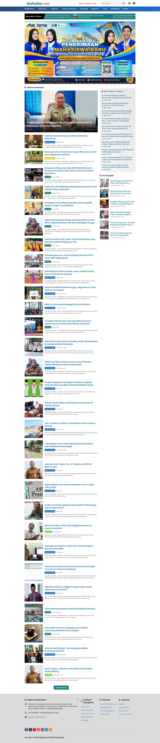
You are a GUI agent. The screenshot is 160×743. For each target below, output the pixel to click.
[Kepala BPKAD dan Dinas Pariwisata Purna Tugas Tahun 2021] (34, 490)
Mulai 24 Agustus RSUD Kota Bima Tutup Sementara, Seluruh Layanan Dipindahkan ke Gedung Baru (122, 182)
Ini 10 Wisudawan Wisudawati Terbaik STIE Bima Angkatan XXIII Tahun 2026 (99, 16)
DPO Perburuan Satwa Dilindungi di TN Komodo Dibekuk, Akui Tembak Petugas (117, 135)
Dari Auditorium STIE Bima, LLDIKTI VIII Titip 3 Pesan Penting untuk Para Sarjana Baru (116, 127)
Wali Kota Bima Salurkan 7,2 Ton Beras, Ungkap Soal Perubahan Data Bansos (117, 158)
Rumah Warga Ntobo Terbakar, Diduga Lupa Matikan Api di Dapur (122, 224)
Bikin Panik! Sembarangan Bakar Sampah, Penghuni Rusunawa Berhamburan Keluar (122, 213)
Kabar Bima (48, 532)
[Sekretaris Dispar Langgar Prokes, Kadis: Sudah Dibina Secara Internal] (34, 592)
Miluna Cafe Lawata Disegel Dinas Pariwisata (67, 304)
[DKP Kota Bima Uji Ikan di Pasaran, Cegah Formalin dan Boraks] (49, 16)
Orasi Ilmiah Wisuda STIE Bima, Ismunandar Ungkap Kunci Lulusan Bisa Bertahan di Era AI (117, 96)
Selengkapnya (61, 687)
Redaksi (121, 704)
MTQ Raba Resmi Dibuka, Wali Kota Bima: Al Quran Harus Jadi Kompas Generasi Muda (134, 16)
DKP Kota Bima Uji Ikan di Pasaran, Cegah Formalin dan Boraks (64, 16)
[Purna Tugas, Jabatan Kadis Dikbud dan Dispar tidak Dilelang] (34, 674)
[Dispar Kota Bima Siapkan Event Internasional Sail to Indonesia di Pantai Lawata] (61, 111)
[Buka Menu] (134, 3)
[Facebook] (26, 729)
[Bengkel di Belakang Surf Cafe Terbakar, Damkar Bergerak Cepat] (104, 203)
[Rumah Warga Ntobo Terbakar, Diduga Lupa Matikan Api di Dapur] (104, 224)
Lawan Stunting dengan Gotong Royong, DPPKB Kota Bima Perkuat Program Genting (115, 166)
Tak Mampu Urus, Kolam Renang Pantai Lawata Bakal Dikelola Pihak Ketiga (69, 445)
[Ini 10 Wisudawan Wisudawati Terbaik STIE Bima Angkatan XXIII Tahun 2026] (83, 16)
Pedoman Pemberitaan (108, 704)
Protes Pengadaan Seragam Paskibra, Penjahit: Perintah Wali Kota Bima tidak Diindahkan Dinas (69, 383)
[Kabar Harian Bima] (38, 3)
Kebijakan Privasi (106, 707)
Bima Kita (48, 177)
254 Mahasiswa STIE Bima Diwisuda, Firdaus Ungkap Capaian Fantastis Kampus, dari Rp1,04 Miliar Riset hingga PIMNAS (117, 143)
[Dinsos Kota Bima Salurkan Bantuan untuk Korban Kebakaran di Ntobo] (104, 235)
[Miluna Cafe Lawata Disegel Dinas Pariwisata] (34, 308)
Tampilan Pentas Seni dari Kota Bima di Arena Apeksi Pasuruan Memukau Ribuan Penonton (68, 322)
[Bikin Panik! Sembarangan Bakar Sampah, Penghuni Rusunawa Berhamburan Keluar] (104, 214)
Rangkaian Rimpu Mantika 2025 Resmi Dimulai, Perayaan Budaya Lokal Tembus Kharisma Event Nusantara (69, 171)
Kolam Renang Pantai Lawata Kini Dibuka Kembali (70, 608)
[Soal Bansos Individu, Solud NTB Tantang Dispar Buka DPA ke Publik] (34, 551)
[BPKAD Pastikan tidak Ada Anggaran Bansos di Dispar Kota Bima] (34, 531)
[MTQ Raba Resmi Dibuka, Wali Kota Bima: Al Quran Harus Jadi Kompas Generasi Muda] (118, 16)
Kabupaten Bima (50, 158)
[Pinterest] (34, 729)
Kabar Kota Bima (31, 120)
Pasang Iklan (123, 711)
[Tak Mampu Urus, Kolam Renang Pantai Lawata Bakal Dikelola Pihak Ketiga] (34, 449)
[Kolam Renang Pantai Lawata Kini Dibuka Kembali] (34, 613)
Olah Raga (85, 720)
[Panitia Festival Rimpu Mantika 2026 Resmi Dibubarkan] (34, 141)
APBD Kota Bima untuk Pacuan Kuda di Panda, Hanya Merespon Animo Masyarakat (68, 363)
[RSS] (50, 729)
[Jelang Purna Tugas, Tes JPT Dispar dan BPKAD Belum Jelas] (34, 470)
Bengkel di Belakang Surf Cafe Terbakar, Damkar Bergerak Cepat (118, 151)
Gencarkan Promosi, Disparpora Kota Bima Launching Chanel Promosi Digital (66, 629)
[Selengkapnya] (78, 699)
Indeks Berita (105, 714)
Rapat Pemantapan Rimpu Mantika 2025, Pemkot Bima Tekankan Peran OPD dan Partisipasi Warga (70, 221)
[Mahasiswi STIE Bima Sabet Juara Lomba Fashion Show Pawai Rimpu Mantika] (34, 276)
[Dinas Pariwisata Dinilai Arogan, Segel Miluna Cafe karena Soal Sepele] (34, 292)
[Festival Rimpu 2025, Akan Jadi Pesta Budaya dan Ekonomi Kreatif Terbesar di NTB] (34, 244)
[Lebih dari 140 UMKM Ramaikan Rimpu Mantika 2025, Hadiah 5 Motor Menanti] (34, 192)
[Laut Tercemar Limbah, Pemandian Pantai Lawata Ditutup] (34, 429)
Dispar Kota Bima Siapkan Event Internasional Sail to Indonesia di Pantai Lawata (59, 124)
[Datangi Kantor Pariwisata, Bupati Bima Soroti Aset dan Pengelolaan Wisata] (34, 157)
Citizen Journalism (125, 714)
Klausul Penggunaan (107, 711)
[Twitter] (30, 729)
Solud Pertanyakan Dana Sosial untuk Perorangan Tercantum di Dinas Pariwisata (70, 567)
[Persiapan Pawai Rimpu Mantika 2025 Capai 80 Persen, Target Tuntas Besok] (34, 208)
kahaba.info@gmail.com (37, 717)
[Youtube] (42, 729)
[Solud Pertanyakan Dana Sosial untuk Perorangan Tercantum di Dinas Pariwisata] (34, 572)
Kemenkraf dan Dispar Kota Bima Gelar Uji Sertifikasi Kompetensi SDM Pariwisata (71, 342)
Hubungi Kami (124, 707)
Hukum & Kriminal (87, 713)
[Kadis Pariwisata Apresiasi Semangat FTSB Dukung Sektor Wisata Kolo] (34, 510)
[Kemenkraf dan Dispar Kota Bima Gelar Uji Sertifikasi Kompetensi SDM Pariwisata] (34, 347)
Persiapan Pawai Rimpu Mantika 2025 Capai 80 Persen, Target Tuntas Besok (68, 204)
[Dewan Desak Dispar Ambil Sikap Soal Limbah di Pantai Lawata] (34, 408)
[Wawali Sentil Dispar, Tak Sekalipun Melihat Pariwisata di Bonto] (34, 654)
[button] (123, 3)
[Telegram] (46, 729)
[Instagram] (38, 729)
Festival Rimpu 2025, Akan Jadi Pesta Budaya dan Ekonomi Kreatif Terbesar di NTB (70, 240)
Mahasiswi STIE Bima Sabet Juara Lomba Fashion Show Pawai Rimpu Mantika (69, 272)
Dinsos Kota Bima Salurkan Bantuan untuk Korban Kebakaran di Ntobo (121, 234)
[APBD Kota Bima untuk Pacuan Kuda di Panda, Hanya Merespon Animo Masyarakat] (34, 367)
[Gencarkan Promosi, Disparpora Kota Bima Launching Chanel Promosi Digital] (34, 633)
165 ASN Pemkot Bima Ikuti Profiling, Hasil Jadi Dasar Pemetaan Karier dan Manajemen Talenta (120, 192)
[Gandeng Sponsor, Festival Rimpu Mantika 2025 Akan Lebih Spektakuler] (34, 260)
